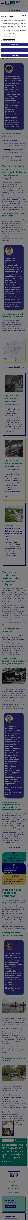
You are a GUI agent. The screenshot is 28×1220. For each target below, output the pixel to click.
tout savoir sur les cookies (9, 40)
